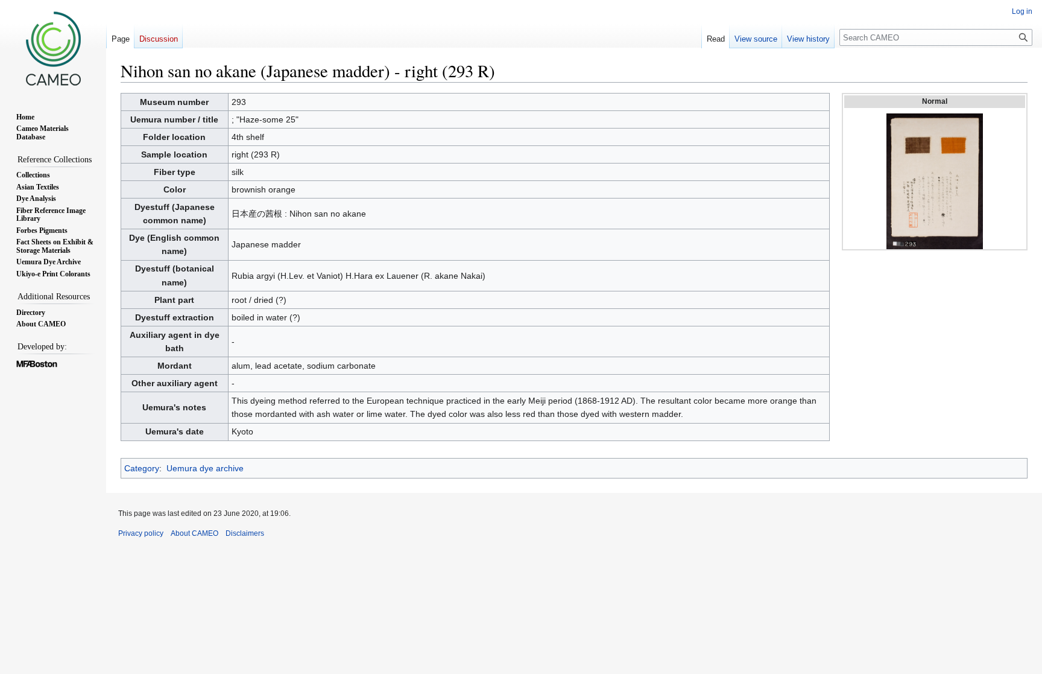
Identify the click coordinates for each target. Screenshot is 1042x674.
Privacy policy (140, 533)
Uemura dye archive (205, 468)
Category (141, 468)
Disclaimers (245, 533)
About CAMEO (194, 533)
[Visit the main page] (53, 48)
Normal (934, 101)
